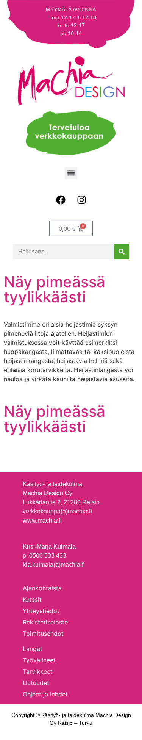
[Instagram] (81, 200)
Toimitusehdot (43, 633)
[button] (71, 173)
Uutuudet (36, 683)
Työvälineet (39, 660)
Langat (32, 648)
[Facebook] (60, 200)
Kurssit (32, 599)
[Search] (121, 251)
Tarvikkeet (38, 671)
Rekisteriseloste (45, 622)
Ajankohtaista (42, 588)
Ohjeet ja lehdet (45, 694)
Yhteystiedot (41, 611)
